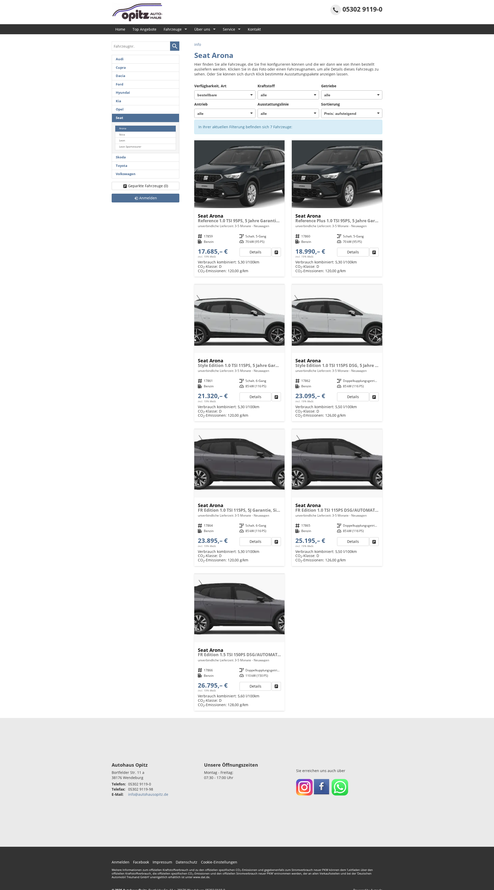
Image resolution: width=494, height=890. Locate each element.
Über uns (202, 29)
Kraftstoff (266, 85)
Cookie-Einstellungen (219, 862)
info (197, 44)
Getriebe (328, 85)
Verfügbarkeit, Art (210, 85)
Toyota (121, 166)
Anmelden (120, 862)
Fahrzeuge (173, 29)
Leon (122, 140)
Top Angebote (144, 29)
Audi (119, 59)
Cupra (121, 67)
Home (120, 29)
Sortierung (330, 104)
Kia (118, 101)
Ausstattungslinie (273, 104)
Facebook (141, 862)
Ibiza (122, 134)
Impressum (162, 862)
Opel (119, 109)
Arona (122, 128)
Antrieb (201, 104)
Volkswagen (126, 174)
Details (255, 252)
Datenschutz (186, 862)
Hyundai (123, 92)
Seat (119, 118)
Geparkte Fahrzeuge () (148, 185)
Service (229, 29)
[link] (276, 252)
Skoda (121, 157)
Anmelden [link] (148, 197)
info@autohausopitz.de (148, 794)
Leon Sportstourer (130, 146)
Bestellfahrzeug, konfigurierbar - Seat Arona (239, 208)
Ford (119, 84)
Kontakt (254, 29)
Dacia (120, 76)
